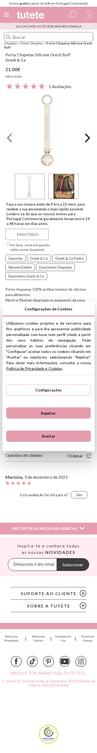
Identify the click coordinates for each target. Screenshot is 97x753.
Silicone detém (20, 267)
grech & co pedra (69, 258)
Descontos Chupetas (55, 267)
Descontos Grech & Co (26, 276)
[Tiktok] (32, 661)
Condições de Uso (63, 638)
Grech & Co (15, 60)
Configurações (48, 390)
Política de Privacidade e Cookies (34, 368)
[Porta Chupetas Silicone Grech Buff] (48, 130)
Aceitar (49, 436)
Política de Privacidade (11, 638)
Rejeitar (48, 413)
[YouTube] (64, 661)
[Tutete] (31, 15)
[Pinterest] (48, 661)
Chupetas (11, 43)
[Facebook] (16, 661)
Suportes (15, 258)
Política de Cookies (38, 638)
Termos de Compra (87, 638)
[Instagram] (80, 661)
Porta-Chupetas (32, 43)
